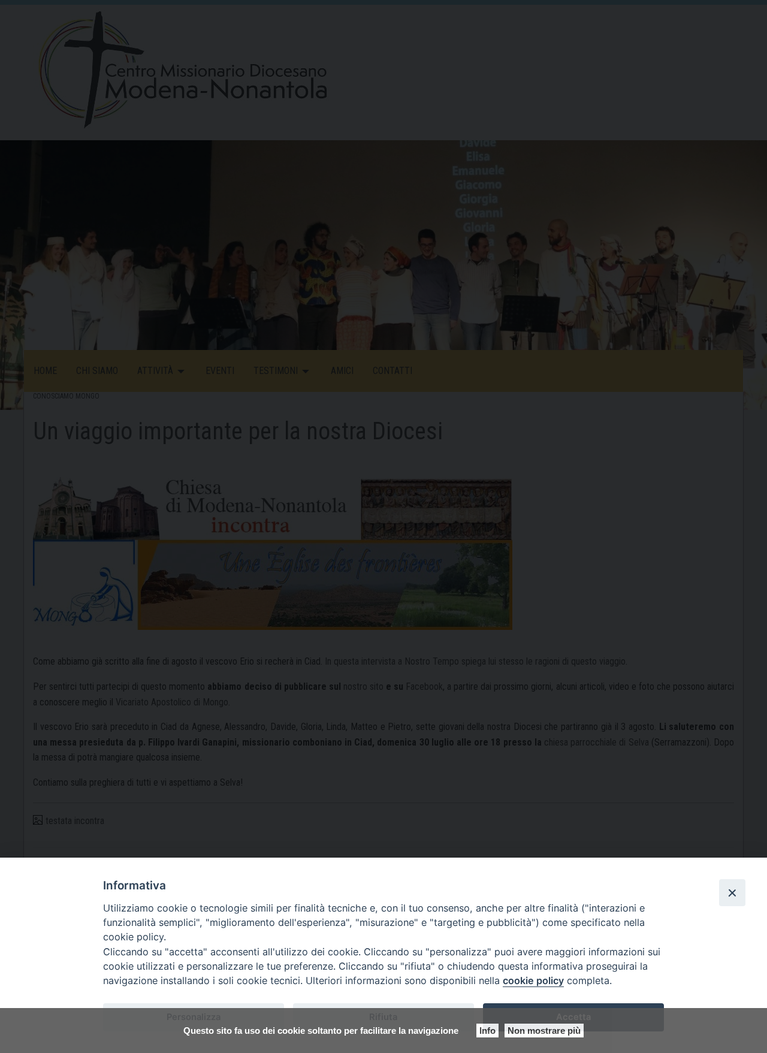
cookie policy (533, 980)
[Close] (732, 892)
